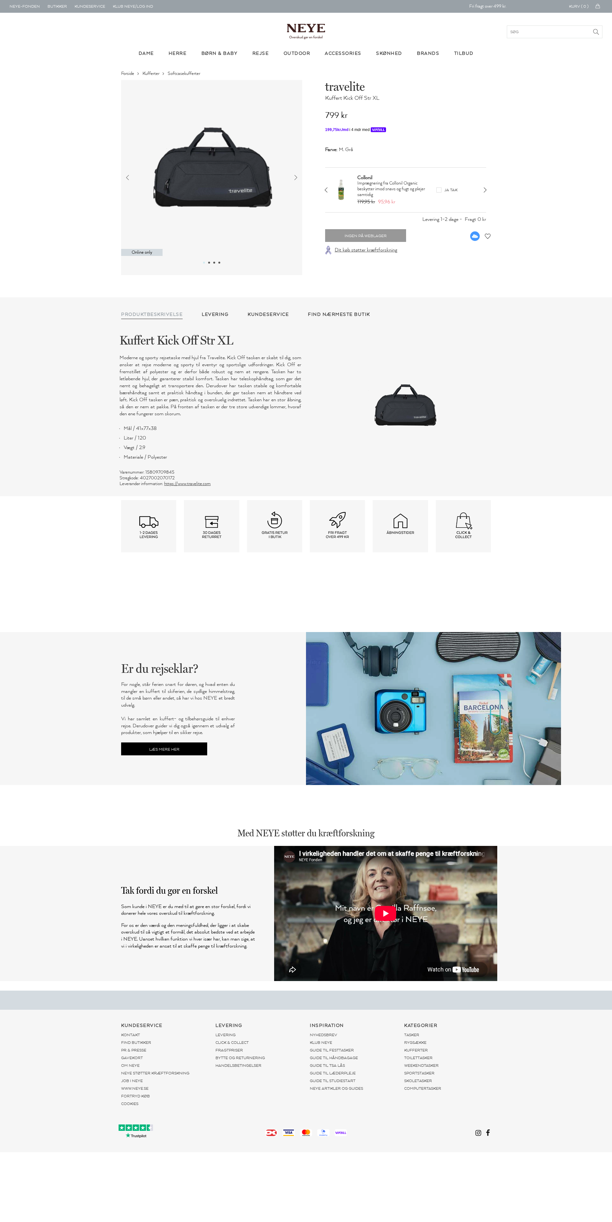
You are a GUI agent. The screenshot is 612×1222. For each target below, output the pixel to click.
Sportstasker (419, 1073)
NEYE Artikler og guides (336, 1088)
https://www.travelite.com (187, 483)
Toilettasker (418, 1058)
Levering (225, 1035)
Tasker (411, 1035)
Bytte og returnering (240, 1058)
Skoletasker (418, 1081)
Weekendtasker (421, 1065)
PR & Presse (133, 1050)
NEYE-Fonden (25, 6)
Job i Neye (132, 1081)
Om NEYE (130, 1065)
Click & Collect (232, 1042)
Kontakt (130, 1035)
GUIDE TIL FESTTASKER (332, 1050)
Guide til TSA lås (327, 1065)
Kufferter (151, 73)
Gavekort (132, 1058)
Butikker (57, 6)
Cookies (129, 1104)
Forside (128, 73)
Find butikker (136, 1042)
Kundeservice (90, 6)
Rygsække (415, 1042)
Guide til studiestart (332, 1081)
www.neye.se (135, 1088)
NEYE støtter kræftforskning (155, 1073)
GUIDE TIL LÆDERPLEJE (333, 1073)
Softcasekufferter (184, 73)
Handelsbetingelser (238, 1065)
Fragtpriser (229, 1050)
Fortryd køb (135, 1096)
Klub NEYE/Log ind (133, 6)
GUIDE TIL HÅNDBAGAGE (334, 1058)
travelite (345, 86)
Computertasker (422, 1088)
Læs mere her (164, 749)
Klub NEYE (321, 1042)
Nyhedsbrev (323, 1035)
